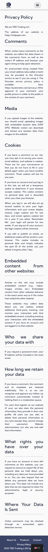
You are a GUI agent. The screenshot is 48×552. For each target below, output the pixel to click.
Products (24, 540)
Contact (37, 540)
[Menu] (37, 5)
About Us (11, 540)
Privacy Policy (24, 544)
